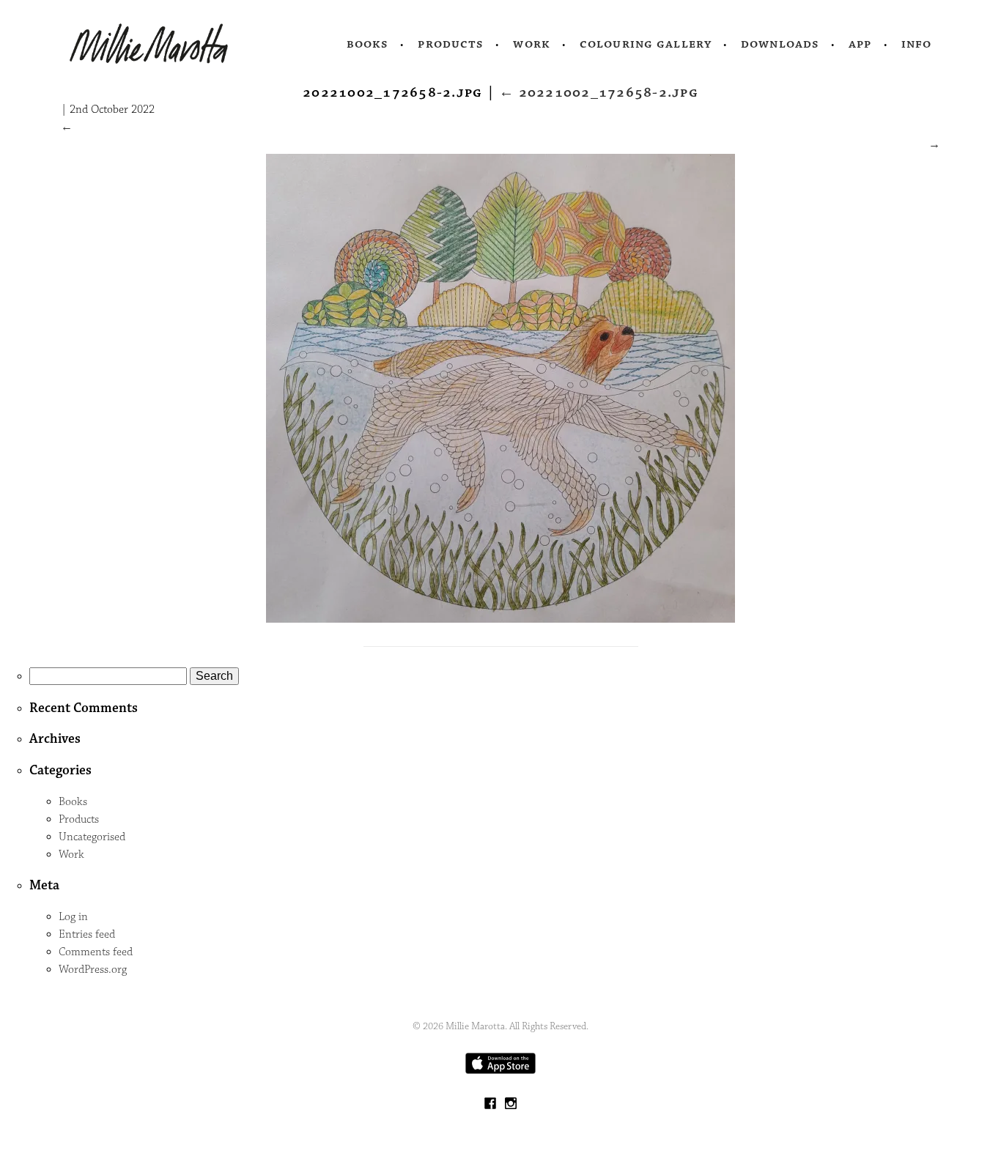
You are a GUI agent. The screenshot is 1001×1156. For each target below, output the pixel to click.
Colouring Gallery (646, 44)
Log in (73, 917)
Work (531, 44)
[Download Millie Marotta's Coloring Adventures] (500, 1071)
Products (451, 44)
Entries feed (87, 934)
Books (368, 44)
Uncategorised (92, 837)
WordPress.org (93, 970)
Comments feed (96, 952)
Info (916, 44)
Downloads (780, 44)
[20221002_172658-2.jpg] (500, 619)
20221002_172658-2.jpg (598, 92)
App (860, 44)
